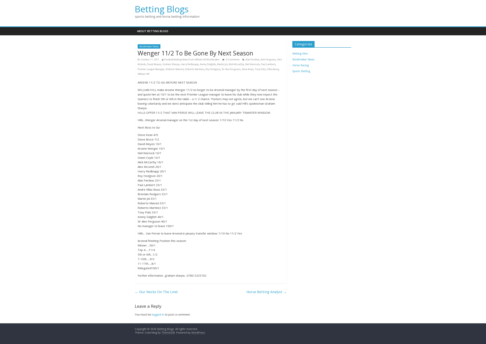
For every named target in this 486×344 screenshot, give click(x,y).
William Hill (143, 74)
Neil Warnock (252, 64)
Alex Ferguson (268, 59)
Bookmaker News (149, 46)
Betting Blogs (162, 9)
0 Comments (232, 59)
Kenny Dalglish (208, 64)
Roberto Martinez (194, 69)
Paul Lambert (268, 64)
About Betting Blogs (152, 31)
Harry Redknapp (190, 64)
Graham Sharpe (171, 64)
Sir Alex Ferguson (231, 69)
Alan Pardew (252, 59)
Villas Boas (273, 69)
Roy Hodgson (213, 69)
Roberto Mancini (175, 69)
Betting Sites (300, 53)
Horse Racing (300, 65)
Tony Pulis (260, 69)
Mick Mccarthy (236, 64)
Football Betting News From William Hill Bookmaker (192, 59)
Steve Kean (247, 69)
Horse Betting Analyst (266, 292)
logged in (158, 314)
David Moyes (154, 64)
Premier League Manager (151, 69)
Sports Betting (301, 71)
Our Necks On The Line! (156, 292)
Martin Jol (222, 64)
